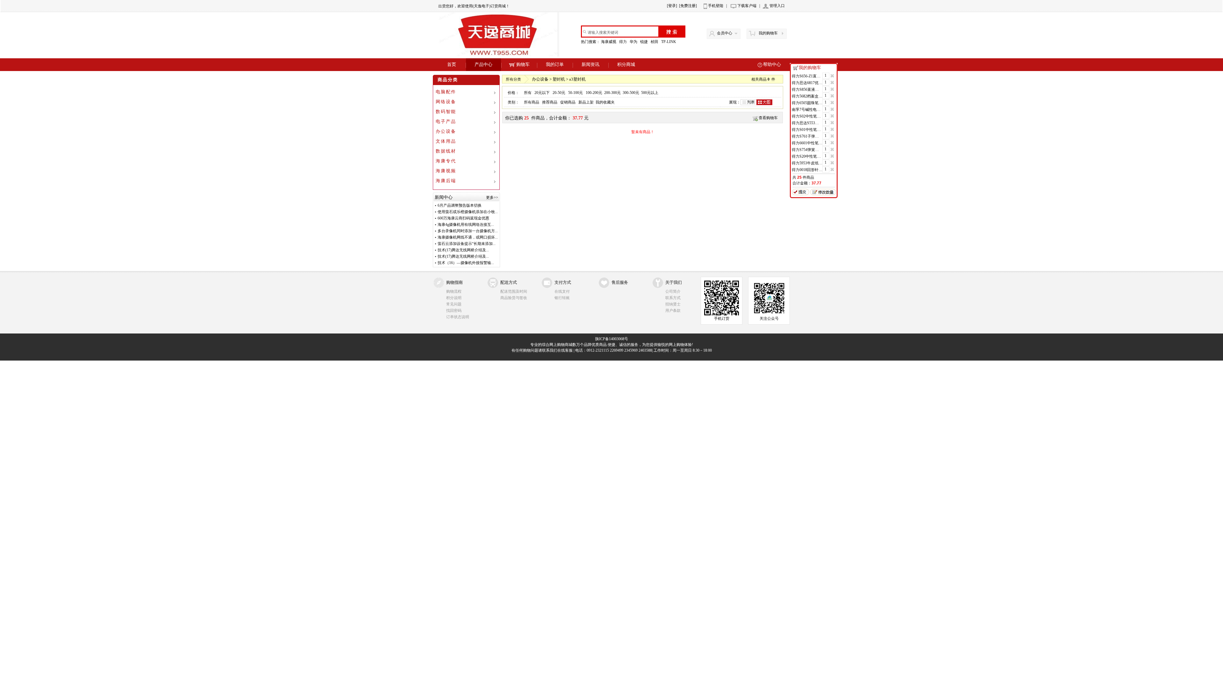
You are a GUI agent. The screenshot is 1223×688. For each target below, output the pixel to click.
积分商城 (626, 64)
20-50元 (559, 92)
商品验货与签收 (513, 298)
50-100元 (575, 92)
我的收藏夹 (605, 102)
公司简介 (673, 291)
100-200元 (594, 92)
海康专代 (446, 161)
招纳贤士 (673, 304)
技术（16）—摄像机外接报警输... (466, 263)
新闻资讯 (590, 64)
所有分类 (513, 79)
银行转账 (562, 298)
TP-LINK (669, 41)
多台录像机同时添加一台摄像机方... (468, 231)
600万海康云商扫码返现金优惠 (463, 218)
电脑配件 (446, 92)
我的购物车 (768, 33)
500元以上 (649, 92)
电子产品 (446, 121)
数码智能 (446, 111)
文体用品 (446, 141)
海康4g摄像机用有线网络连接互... (466, 224)
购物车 (523, 64)
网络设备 (446, 101)
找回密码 (453, 310)
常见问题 (453, 304)
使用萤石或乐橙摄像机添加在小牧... (468, 212)
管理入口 (777, 6)
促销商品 (568, 102)
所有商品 (531, 102)
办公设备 (446, 131)
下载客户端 (746, 6)
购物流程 (453, 291)
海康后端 (446, 180)
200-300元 (612, 92)
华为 (634, 41)
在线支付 (562, 291)
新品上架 (586, 102)
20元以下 (542, 92)
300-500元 (631, 92)
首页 (451, 64)
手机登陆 (715, 6)
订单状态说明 (457, 317)
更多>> (492, 197)
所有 (528, 92)
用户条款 (673, 310)
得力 (623, 41)
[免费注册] (688, 6)
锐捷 (644, 41)
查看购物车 (768, 118)
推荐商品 (549, 102)
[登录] (672, 6)
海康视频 (446, 170)
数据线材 (446, 151)
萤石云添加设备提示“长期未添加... (467, 243)
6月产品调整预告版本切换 (460, 205)
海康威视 (609, 41)
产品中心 (483, 64)
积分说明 (453, 298)
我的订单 (555, 64)
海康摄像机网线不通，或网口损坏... (468, 237)
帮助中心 (772, 64)
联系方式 (673, 298)
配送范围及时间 (513, 291)
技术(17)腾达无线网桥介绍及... (463, 250)
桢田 (655, 41)
